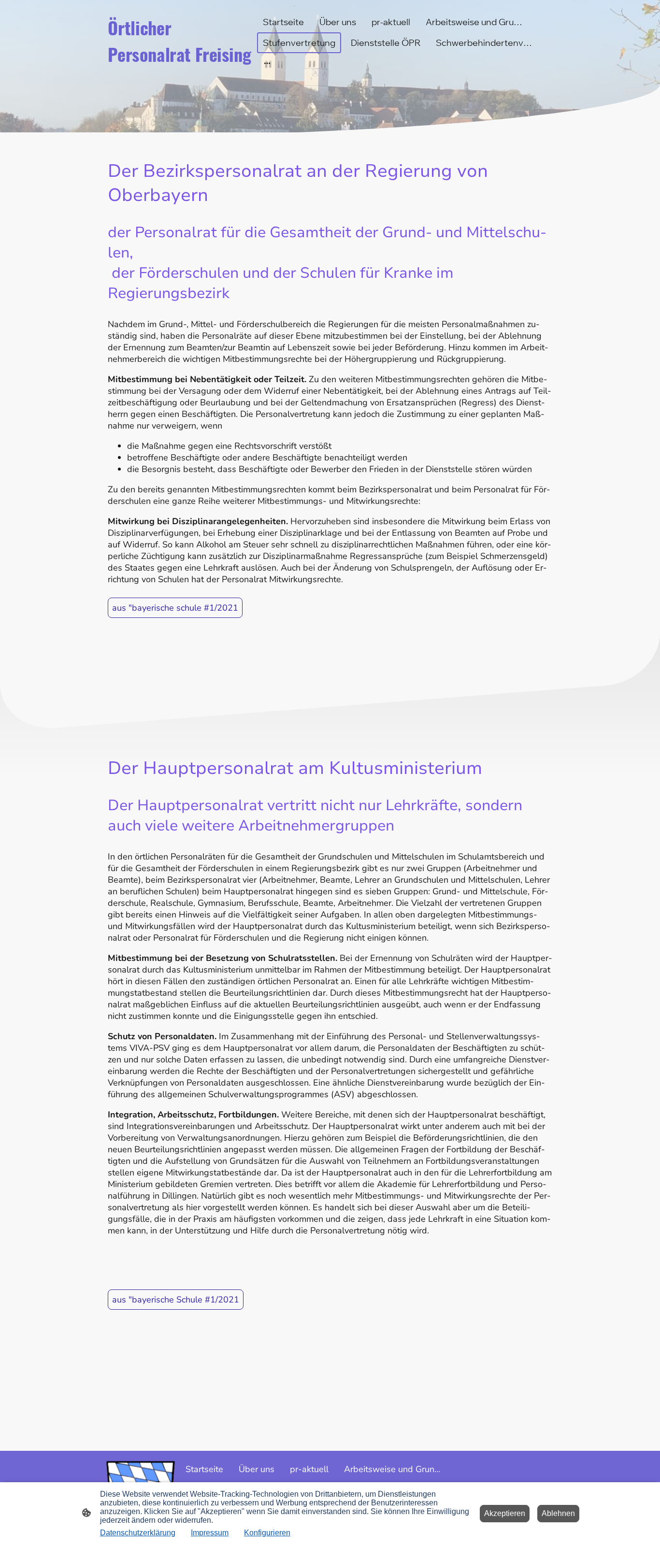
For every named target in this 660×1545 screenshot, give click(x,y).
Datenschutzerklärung (137, 1533)
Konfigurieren (267, 1533)
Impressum (210, 1533)
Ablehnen (558, 1513)
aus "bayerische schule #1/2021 (175, 608)
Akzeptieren (504, 1513)
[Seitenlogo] (180, 76)
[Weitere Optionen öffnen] (267, 63)
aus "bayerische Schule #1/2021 (175, 1299)
